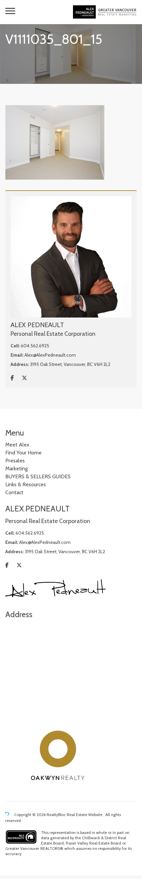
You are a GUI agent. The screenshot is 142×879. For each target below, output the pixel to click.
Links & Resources (25, 484)
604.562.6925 (35, 346)
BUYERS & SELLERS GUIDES (38, 476)
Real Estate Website (85, 814)
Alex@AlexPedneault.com (50, 355)
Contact (14, 492)
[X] (24, 378)
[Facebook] (12, 378)
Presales (15, 460)
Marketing (16, 468)
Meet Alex (17, 444)
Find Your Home (23, 452)
